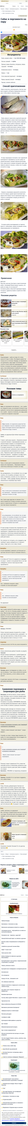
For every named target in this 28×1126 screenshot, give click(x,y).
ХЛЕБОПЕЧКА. (5, 1)
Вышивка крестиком (7, 994)
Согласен (14, 1123)
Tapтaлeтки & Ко (6, 1001)
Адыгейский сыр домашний (10, 1049)
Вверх (2, 851)
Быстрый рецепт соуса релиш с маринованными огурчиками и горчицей (14, 1071)
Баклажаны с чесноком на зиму (10, 924)
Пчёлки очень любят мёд (9, 1045)
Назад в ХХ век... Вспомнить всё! (10, 978)
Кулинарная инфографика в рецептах (11, 1020)
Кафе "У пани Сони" (7, 949)
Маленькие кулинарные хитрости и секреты (13, 927)
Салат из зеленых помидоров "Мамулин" (13, 1057)
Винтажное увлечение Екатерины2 (10, 1007)
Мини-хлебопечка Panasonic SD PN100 (11, 1004)
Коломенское (5, 972)
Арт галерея (5, 1023)
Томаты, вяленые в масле (8, 965)
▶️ (14, 29)
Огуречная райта (7, 1099)
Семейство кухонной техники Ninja (10, 946)
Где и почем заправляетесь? (9, 1030)
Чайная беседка (6, 920)
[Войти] (11, 1)
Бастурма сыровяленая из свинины (14, 913)
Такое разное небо (6, 953)
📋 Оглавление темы (22, 15)
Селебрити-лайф (6, 1017)
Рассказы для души (6, 1014)
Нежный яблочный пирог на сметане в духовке (14, 938)
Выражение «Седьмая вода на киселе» (13, 1107)
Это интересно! (5, 975)
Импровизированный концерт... (10, 1027)
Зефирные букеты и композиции (10, 1010)
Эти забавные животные (8, 981)
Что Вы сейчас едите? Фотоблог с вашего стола (14, 997)
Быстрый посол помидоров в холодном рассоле (14, 968)
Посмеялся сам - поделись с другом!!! (11, 935)
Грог (4, 1088)
